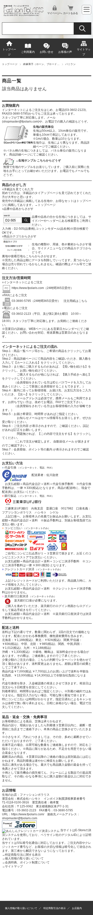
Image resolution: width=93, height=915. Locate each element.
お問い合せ (46, 51)
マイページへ (54, 13)
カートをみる (70, 13)
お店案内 (77, 908)
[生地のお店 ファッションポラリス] (24, 15)
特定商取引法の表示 (54, 908)
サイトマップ (84, 52)
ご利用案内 (28, 51)
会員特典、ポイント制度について (26, 862)
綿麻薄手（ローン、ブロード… (41, 64)
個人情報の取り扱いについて (23, 858)
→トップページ (45, 205)
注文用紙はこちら (74, 301)
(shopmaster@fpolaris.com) (20, 121)
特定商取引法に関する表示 (21, 854)
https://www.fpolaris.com (28, 288)
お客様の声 (65, 51)
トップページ (9, 52)
